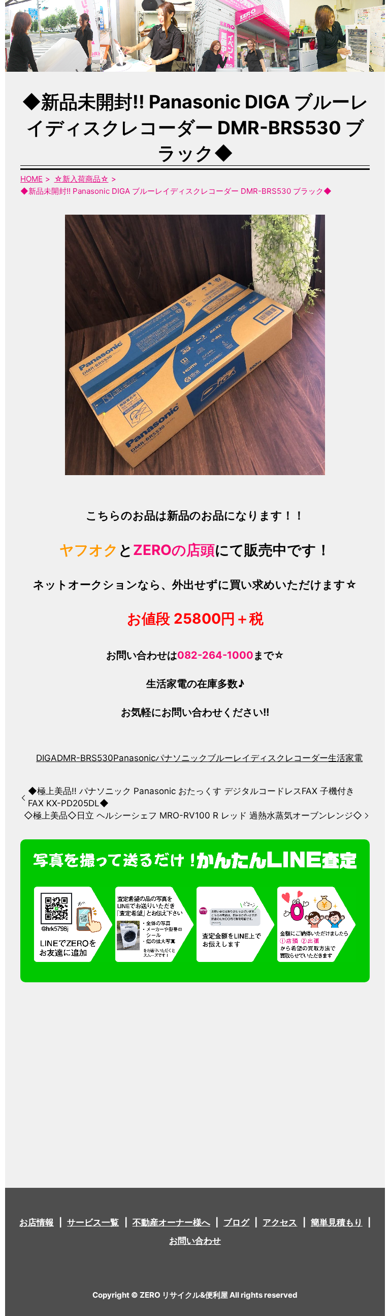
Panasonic (134, 758)
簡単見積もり (337, 1222)
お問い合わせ (195, 1241)
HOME (31, 179)
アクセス (280, 1222)
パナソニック (181, 758)
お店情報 (36, 1222)
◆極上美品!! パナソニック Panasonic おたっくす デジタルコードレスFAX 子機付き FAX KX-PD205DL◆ (191, 797)
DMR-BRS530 (85, 758)
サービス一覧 (93, 1222)
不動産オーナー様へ (171, 1222)
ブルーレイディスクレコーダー (267, 758)
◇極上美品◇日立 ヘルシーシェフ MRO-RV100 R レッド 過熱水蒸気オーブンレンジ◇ (193, 815)
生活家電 (345, 758)
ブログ (236, 1222)
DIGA (46, 758)
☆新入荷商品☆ (81, 179)
